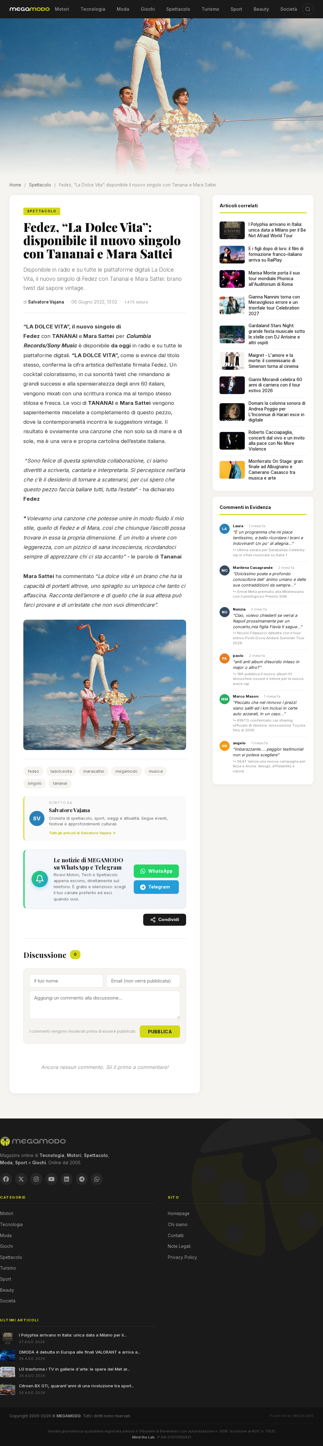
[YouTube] (51, 1179)
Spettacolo (178, 9)
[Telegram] (82, 1179)
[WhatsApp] (97, 1179)
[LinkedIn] (67, 1179)
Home (15, 184)
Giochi (148, 9)
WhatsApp (160, 871)
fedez (33, 771)
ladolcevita (61, 771)
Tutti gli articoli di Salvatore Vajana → (82, 833)
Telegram (159, 886)
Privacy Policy (182, 1257)
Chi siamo (178, 1224)
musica (156, 771)
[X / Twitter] (21, 1179)
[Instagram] (36, 1179)
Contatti (176, 1235)
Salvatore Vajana (46, 301)
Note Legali (179, 1246)
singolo (35, 783)
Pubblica (160, 1031)
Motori (62, 9)
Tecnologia (92, 9)
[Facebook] (6, 1179)
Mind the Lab (143, 1437)
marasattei (93, 771)
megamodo (126, 771)
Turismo (210, 9)
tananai (60, 783)
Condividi (168, 919)
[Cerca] (308, 9)
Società (288, 9)
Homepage (179, 1213)
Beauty (261, 9)
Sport (236, 9)
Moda (123, 9)
